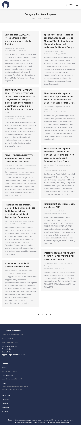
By (10, 51)
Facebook (5, 400)
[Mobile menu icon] (77, 5)
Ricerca (29, 116)
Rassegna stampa (49, 266)
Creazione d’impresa (54, 107)
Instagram (5, 407)
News (16, 48)
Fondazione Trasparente (24, 422)
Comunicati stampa (11, 116)
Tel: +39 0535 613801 (9, 371)
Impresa (11, 48)
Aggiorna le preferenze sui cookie (13, 355)
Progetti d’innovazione (65, 263)
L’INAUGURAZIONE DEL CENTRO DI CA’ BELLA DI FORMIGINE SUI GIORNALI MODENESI (59, 256)
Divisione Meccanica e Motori (14, 270)
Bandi (46, 107)
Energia (46, 51)
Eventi (6, 48)
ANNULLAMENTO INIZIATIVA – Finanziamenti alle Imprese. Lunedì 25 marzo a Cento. (20, 158)
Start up (50, 109)
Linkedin (5, 404)
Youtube (5, 411)
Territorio (21, 48)
